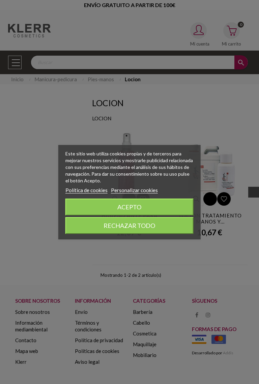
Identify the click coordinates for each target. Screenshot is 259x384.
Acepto (129, 207)
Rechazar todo (129, 225)
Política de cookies (86, 190)
